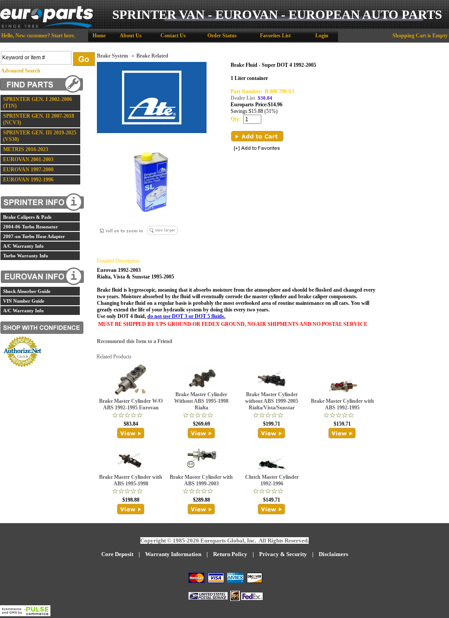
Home (99, 36)
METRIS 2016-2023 (25, 149)
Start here (62, 36)
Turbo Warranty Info (25, 255)
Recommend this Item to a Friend (134, 341)
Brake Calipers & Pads (27, 217)
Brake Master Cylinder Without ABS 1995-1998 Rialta (201, 401)
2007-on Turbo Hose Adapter (34, 236)
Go (84, 59)
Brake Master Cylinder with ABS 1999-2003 (201, 480)
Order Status (222, 36)
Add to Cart (257, 136)
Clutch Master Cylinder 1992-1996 (272, 480)
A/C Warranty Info (23, 246)
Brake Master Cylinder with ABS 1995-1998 (130, 480)
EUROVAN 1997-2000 (28, 169)
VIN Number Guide (23, 301)
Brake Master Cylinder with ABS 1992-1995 (342, 404)
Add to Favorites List (257, 149)
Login (321, 36)
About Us (131, 36)
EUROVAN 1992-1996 (28, 180)
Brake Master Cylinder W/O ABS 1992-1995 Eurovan (131, 404)
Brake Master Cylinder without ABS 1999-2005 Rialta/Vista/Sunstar (271, 401)
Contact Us (173, 36)
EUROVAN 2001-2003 (28, 159)
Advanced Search (20, 71)
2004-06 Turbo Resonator (30, 226)
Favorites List (275, 36)
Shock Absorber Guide (26, 291)
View (131, 433)
